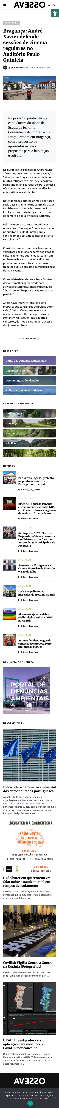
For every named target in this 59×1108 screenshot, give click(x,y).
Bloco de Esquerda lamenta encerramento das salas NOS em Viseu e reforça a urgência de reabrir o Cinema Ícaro (37, 508)
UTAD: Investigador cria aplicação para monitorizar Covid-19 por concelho (24, 1044)
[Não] (55, 1098)
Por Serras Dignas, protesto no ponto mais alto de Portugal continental (36, 481)
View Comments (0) (29, 338)
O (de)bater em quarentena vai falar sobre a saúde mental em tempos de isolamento (26, 882)
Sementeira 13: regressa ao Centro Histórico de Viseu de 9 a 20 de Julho (36, 568)
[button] (55, 13)
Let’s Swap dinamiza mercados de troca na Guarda (36, 593)
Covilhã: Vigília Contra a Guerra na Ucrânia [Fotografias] (27, 964)
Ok (30, 1103)
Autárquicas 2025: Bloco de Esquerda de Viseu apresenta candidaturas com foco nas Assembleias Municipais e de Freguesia (36, 539)
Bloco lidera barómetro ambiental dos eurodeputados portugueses (29, 789)
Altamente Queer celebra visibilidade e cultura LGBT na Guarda (35, 617)
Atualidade (11, 23)
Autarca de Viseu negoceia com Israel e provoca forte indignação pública (35, 643)
